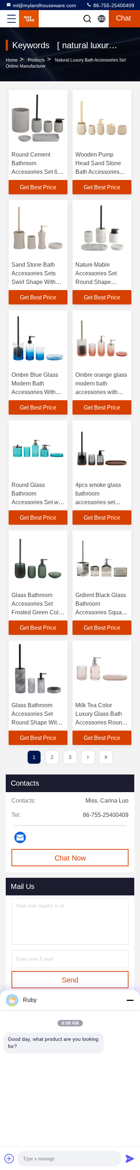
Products (36, 60)
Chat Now (70, 858)
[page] (87, 757)
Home (12, 60)
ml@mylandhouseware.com (44, 5)
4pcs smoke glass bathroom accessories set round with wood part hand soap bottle (102, 502)
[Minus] (130, 1000)
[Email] (20, 837)
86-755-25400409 (113, 5)
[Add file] (9, 1158)
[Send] (130, 1158)
